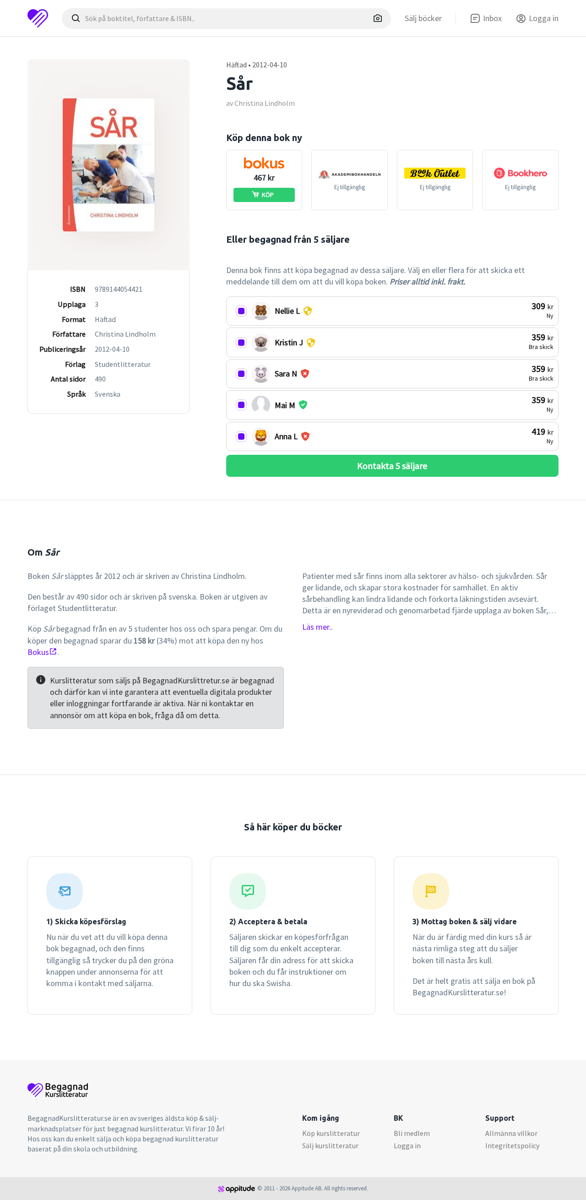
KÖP (268, 195)
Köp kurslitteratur (331, 1133)
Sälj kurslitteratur (330, 1145)
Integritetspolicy (512, 1145)
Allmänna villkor (511, 1133)
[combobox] (226, 18)
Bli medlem (412, 1133)
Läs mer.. (317, 627)
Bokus (38, 652)
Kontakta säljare (392, 465)
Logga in (407, 1145)
